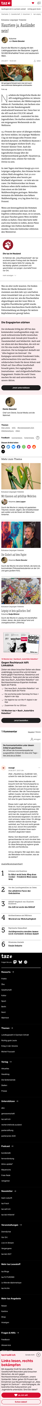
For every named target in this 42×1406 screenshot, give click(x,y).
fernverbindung (7, 1159)
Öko (3, 984)
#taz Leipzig (5, 428)
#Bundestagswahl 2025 (25, 428)
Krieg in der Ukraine (9, 1046)
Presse (4, 1091)
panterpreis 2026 (8, 1136)
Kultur (3, 995)
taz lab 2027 (6, 1254)
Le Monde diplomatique (11, 1283)
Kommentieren (17, 438)
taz (6, 956)
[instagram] (25, 963)
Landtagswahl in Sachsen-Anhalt (15, 1035)
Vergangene (6, 1248)
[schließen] (38, 1355)
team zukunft (6, 1198)
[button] (39, 3)
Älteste (38, 732)
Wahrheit (5, 1018)
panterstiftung (7, 1130)
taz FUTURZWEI (7, 1277)
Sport (3, 1001)
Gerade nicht (29, 1355)
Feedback (5, 1340)
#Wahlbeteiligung (7, 431)
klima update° (7, 1164)
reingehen (5, 1181)
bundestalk (6, 1153)
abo (3, 1108)
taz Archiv (5, 1288)
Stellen (4, 1085)
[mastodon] (15, 963)
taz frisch (5, 1203)
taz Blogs (5, 1271)
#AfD (14, 428)
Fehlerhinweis (29, 438)
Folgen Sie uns (6, 962)
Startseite (4, 14)
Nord (3, 1012)
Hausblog (5, 1074)
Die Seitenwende (8, 1080)
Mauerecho (6, 1170)
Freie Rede (5, 1175)
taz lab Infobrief (7, 1215)
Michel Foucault (8, 1052)
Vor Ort (4, 1237)
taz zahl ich (6, 1119)
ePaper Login (7, 1351)
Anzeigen (5, 1322)
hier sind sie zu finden (12, 755)
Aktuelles (5, 1069)
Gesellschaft (15, 14)
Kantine (4, 1311)
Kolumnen (26, 14)
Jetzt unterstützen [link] (21, 387)
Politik (4, 979)
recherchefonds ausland (11, 1125)
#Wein (18, 431)
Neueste (31, 732)
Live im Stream (7, 1243)
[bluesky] (20, 963)
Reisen (4, 1306)
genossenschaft (8, 1114)
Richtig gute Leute (9, 1040)
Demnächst (6, 1232)
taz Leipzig (37, 14)
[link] (14, 9)
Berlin (3, 1007)
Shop (3, 1317)
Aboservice (6, 1345)
